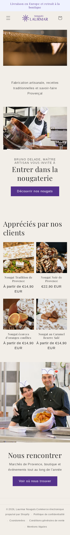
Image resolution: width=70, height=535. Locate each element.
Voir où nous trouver (35, 481)
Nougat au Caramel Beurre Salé (51, 336)
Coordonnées (17, 520)
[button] (8, 17)
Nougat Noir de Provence (51, 279)
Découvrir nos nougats (35, 191)
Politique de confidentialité (49, 514)
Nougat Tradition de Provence (18, 279)
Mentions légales (37, 526)
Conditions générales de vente (47, 520)
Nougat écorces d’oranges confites (18, 336)
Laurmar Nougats (26, 509)
